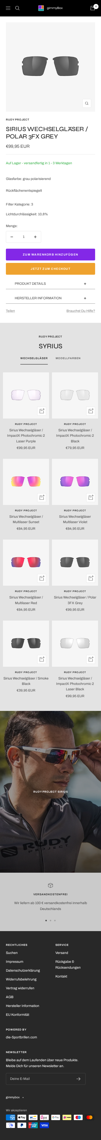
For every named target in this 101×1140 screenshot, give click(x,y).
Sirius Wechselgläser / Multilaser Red (26, 600)
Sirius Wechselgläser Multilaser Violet (75, 519)
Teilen (10, 311)
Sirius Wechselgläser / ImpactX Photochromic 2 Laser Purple (26, 435)
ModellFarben (68, 358)
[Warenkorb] (92, 8)
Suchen (12, 953)
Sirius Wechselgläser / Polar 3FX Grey (75, 600)
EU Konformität (17, 1015)
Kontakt (61, 976)
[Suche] (17, 8)
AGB (9, 997)
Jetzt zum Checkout (50, 269)
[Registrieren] (78, 1079)
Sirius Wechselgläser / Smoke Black (26, 681)
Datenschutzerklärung (23, 970)
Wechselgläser (34, 358)
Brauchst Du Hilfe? (80, 311)
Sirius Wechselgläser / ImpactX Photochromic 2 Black (75, 435)
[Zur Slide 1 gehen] (46, 920)
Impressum (14, 962)
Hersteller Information (22, 1006)
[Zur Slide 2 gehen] (50, 920)
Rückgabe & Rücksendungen (68, 964)
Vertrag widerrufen (20, 988)
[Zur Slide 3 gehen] (55, 920)
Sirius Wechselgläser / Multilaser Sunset (26, 519)
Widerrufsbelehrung (21, 979)
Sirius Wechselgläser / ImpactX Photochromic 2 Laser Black (75, 684)
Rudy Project (17, 119)
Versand (61, 953)
